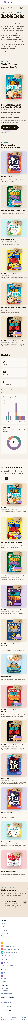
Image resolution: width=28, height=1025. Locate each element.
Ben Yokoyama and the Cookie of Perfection (11, 644)
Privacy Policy (24, 1018)
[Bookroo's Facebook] (6, 1011)
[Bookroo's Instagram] (2, 1011)
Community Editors (6, 993)
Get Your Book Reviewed (8, 1000)
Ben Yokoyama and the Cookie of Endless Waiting (14, 710)
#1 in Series (18, 332)
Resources (4, 981)
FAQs (2, 928)
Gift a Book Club (5, 955)
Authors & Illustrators (11, 8)
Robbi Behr (6, 110)
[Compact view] (6, 478)
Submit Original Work (7, 1002)
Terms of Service (13, 1018)
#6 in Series (18, 268)
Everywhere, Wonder (7, 239)
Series (19, 170)
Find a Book (4, 988)
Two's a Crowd (5, 778)
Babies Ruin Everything (8, 871)
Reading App (4, 990)
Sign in (20, 2)
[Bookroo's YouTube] (10, 1011)
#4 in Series (18, 604)
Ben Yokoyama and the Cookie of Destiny (12, 105)
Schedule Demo (5, 979)
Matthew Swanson (18, 110)
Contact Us (4, 933)
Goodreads (9, 122)
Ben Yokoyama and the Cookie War (12, 273)
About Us (3, 923)
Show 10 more (8, 909)
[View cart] (15, 2)
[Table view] (3, 478)
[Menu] (2, 2)
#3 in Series (18, 638)
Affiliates (3, 936)
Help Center (4, 931)
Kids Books (3, 8)
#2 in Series (18, 704)
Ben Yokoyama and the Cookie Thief (12, 610)
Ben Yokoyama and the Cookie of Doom (13, 340)
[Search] (26, 2)
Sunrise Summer (6, 676)
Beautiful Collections (7, 965)
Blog (2, 926)
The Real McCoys (6, 176)
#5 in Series (18, 202)
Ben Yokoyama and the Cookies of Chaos (13, 210)
